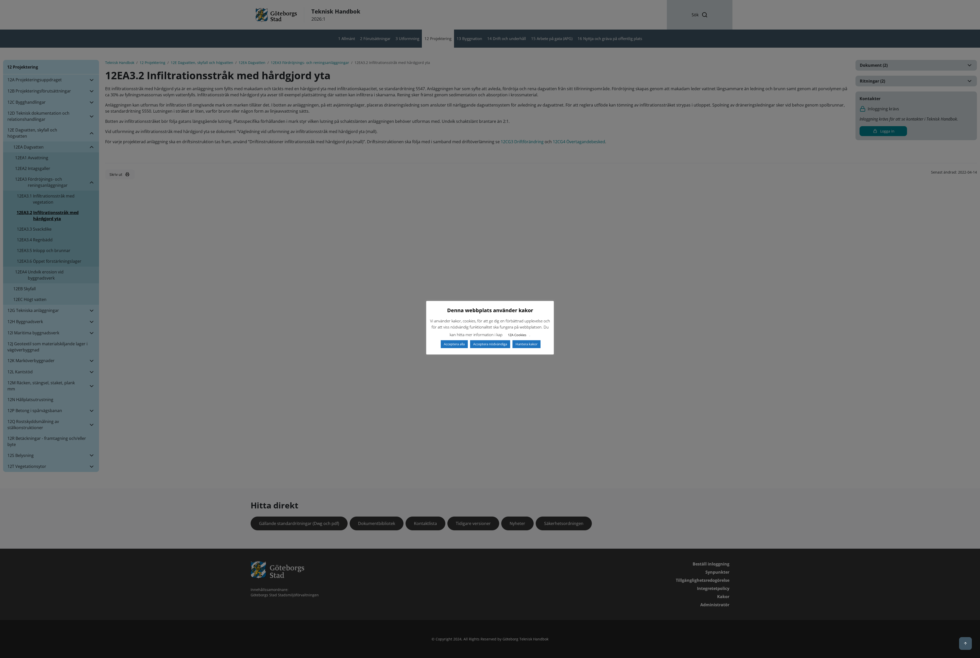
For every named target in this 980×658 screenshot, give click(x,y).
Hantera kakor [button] (526, 344)
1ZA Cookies (517, 335)
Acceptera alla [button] (454, 344)
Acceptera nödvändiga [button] (490, 344)
